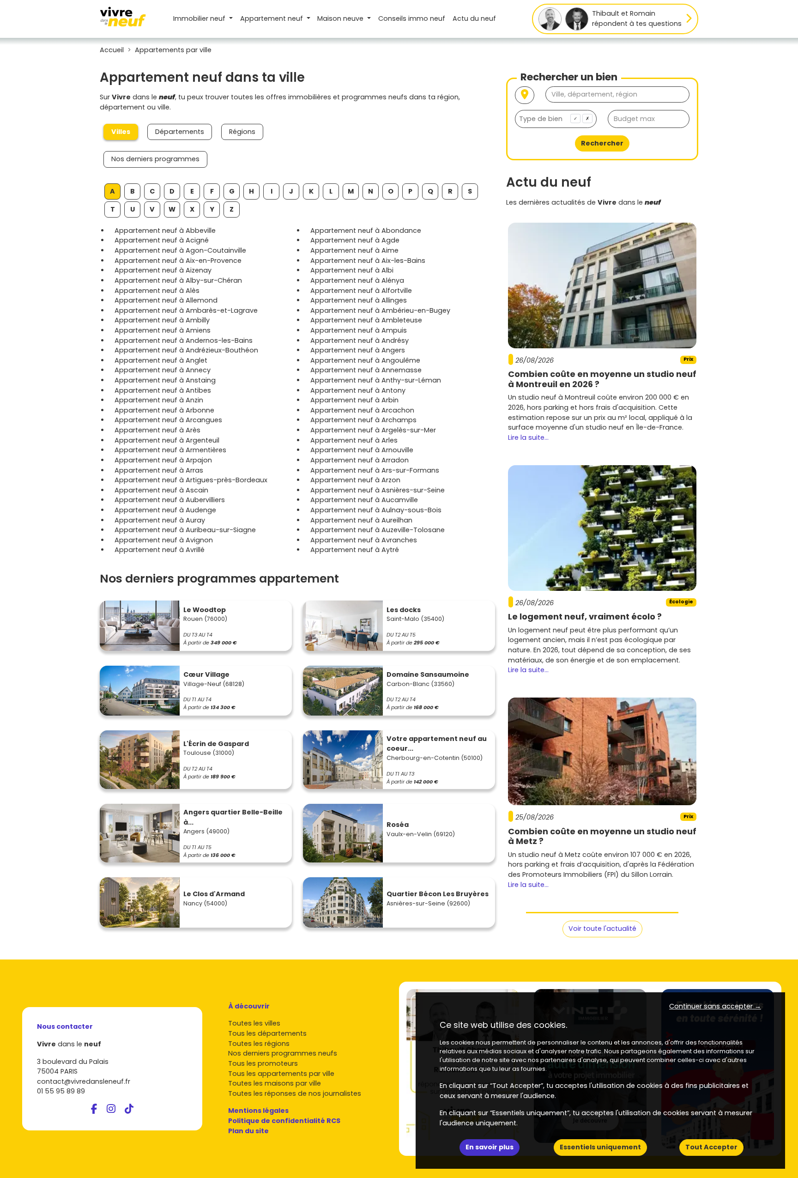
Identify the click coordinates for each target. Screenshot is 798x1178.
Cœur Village (206, 674)
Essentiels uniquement (600, 1147)
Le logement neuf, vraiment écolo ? (585, 616)
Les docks (404, 609)
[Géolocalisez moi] (524, 95)
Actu (474, 18)
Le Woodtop (204, 609)
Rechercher (602, 143)
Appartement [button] (271, 18)
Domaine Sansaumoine (428, 674)
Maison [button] (340, 18)
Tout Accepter (711, 1147)
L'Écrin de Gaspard (216, 743)
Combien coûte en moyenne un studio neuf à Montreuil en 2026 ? (602, 379)
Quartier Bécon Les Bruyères (438, 894)
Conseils (411, 18)
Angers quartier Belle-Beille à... (233, 817)
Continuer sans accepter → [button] (715, 1006)
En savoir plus (490, 1147)
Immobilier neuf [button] (200, 18)
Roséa (398, 824)
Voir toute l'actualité (602, 928)
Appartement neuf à (165, 230)
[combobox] (556, 119)
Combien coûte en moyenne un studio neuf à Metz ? (602, 836)
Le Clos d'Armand (214, 894)
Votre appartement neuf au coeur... (437, 743)
